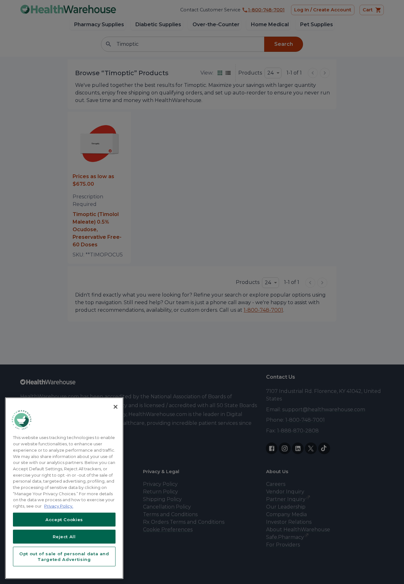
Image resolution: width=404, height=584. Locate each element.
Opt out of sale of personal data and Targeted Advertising (64, 556)
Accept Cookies (64, 519)
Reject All (64, 536)
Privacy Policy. (58, 506)
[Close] (115, 407)
